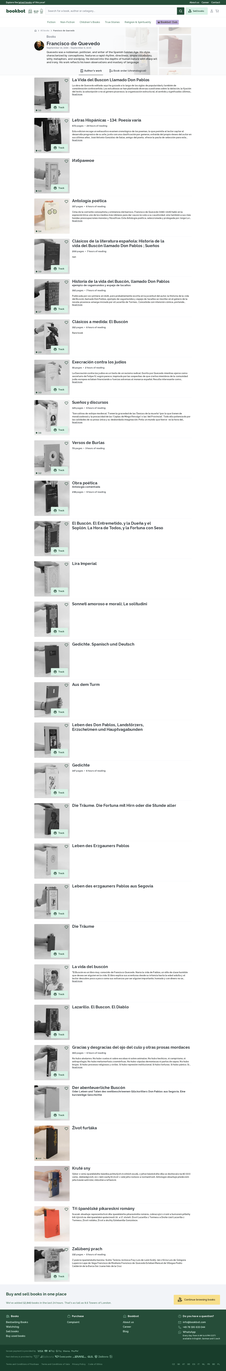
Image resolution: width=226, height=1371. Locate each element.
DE (188, 1364)
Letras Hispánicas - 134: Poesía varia (106, 120)
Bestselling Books (17, 1322)
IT (199, 1364)
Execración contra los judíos (99, 362)
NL (203, 1364)
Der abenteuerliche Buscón (98, 1087)
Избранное (83, 160)
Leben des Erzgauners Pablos (100, 845)
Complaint (73, 1322)
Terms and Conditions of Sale (55, 1364)
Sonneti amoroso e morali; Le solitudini (109, 604)
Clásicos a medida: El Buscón (100, 321)
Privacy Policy (79, 1364)
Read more (77, 94)
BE (213, 1364)
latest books (25, 2)
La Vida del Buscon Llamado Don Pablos (110, 80)
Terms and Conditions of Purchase (22, 1364)
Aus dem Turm (86, 684)
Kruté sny (81, 1168)
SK (178, 1364)
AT (183, 1364)
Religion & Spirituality (138, 22)
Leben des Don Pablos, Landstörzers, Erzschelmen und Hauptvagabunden (108, 727)
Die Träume (83, 926)
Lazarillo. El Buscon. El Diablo (100, 1007)
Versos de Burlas (88, 442)
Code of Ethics (95, 1364)
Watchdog (12, 1326)
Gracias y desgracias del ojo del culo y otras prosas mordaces (131, 1047)
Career (127, 1326)
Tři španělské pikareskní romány (103, 1208)
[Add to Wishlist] (66, 80)
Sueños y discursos (90, 402)
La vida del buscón (90, 966)
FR (208, 1364)
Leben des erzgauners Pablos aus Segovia (112, 886)
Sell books (12, 1331)
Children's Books (90, 22)
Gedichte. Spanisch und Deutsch (103, 644)
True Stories (112, 22)
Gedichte (81, 765)
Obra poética (84, 483)
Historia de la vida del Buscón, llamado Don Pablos (121, 281)
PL (218, 1364)
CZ (173, 1364)
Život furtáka (84, 1128)
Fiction (51, 22)
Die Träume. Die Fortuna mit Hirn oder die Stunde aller (124, 805)
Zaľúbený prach (87, 1249)
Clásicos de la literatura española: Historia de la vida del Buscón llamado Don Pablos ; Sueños (118, 243)
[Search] (180, 11)
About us (128, 1322)
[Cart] (217, 11)
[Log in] (211, 11)
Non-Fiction (67, 22)
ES (193, 1364)
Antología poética (89, 200)
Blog (126, 1331)
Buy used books (15, 1336)
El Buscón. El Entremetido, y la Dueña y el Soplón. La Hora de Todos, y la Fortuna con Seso (117, 525)
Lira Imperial (84, 563)
